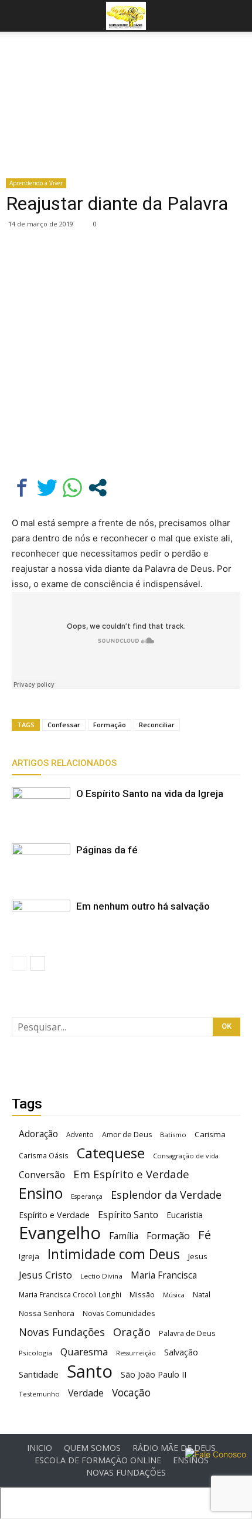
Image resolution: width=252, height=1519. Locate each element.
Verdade (86, 1393)
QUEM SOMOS (92, 1448)
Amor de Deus (127, 1135)
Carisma (210, 1134)
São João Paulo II (153, 1374)
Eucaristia (184, 1214)
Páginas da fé (107, 850)
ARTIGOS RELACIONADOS (64, 763)
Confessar (63, 724)
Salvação (181, 1352)
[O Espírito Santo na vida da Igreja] (41, 807)
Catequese (111, 1153)
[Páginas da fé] (41, 863)
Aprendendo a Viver (36, 183)
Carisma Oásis (44, 1156)
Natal (201, 1294)
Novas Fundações (62, 1332)
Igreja (29, 1256)
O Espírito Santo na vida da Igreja (149, 793)
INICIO (39, 1448)
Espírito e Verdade (54, 1214)
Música (174, 1294)
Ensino (41, 1193)
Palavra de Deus (187, 1333)
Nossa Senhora (46, 1313)
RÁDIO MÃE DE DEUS (174, 1448)
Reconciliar (157, 724)
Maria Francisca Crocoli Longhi (70, 1295)
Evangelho (60, 1233)
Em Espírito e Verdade (131, 1174)
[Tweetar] (47, 487)
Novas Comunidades (119, 1313)
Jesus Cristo (45, 1275)
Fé (204, 1235)
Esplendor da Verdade (166, 1195)
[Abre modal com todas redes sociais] (97, 487)
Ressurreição (136, 1353)
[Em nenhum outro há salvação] (41, 920)
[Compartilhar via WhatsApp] (72, 487)
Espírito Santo (128, 1215)
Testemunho (39, 1393)
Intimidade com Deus (113, 1254)
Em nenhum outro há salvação (143, 906)
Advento (80, 1134)
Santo (90, 1371)
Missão (142, 1295)
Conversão (42, 1175)
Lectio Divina (101, 1276)
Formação (109, 724)
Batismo (173, 1134)
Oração (132, 1331)
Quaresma (84, 1351)
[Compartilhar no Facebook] (22, 487)
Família (123, 1236)
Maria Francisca (164, 1275)
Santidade (39, 1374)
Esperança (87, 1196)
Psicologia (35, 1352)
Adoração (38, 1134)
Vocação (131, 1392)
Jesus (197, 1256)
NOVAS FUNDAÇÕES (126, 1472)
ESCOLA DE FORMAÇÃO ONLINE (98, 1460)
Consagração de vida (186, 1155)
